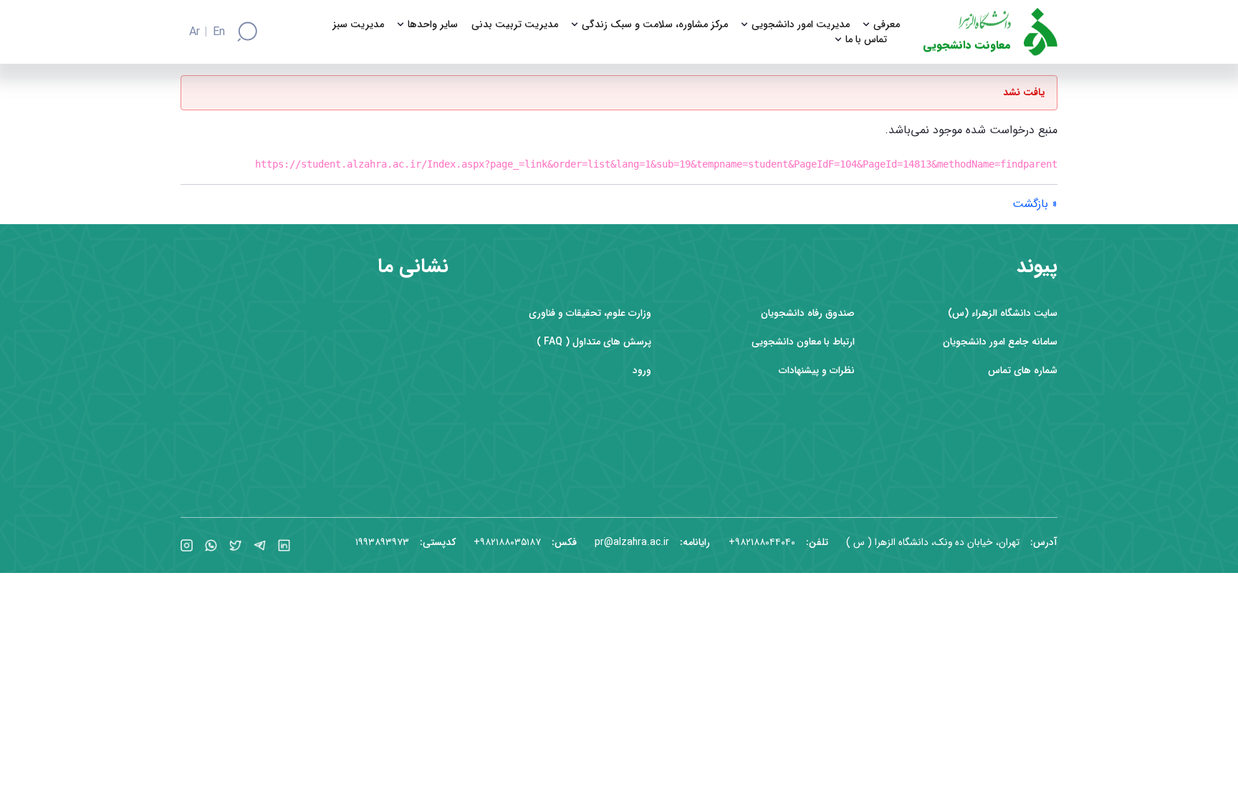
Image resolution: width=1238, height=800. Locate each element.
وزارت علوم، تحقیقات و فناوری (590, 313)
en (219, 32)
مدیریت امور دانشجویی (801, 24)
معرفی (886, 24)
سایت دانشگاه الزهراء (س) (1002, 313)
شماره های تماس (1022, 370)
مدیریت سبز (358, 24)
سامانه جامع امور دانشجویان (1000, 342)
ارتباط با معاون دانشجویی (803, 342)
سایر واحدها (433, 24)
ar (194, 32)
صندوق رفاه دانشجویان (808, 313)
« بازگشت (1034, 204)
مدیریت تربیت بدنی (514, 24)
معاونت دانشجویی (967, 45)
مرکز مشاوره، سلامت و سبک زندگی (655, 24)
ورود (642, 370)
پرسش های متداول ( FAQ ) (594, 342)
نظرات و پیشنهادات (817, 370)
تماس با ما (866, 39)
